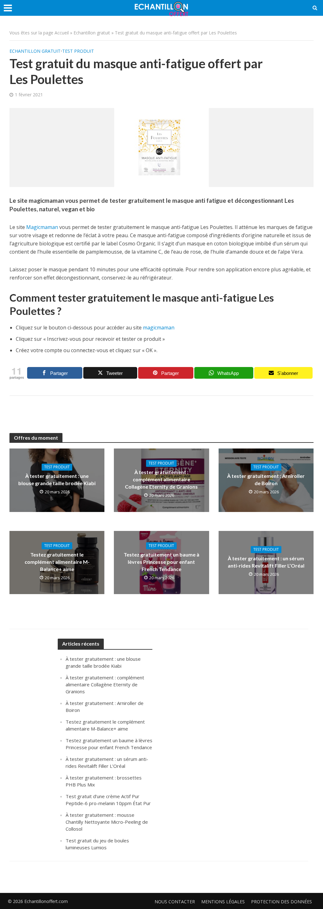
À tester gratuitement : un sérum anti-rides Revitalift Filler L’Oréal (266, 562)
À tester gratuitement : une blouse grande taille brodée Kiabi (57, 479)
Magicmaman (42, 227)
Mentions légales (223, 902)
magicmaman (158, 327)
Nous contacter (175, 902)
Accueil (62, 33)
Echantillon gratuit (91, 33)
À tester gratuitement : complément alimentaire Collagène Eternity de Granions (161, 479)
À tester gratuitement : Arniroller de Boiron (266, 479)
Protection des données (281, 902)
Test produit (78, 51)
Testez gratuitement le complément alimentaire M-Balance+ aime (57, 561)
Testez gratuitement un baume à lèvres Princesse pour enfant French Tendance (161, 561)
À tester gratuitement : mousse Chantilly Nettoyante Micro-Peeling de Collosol (107, 822)
